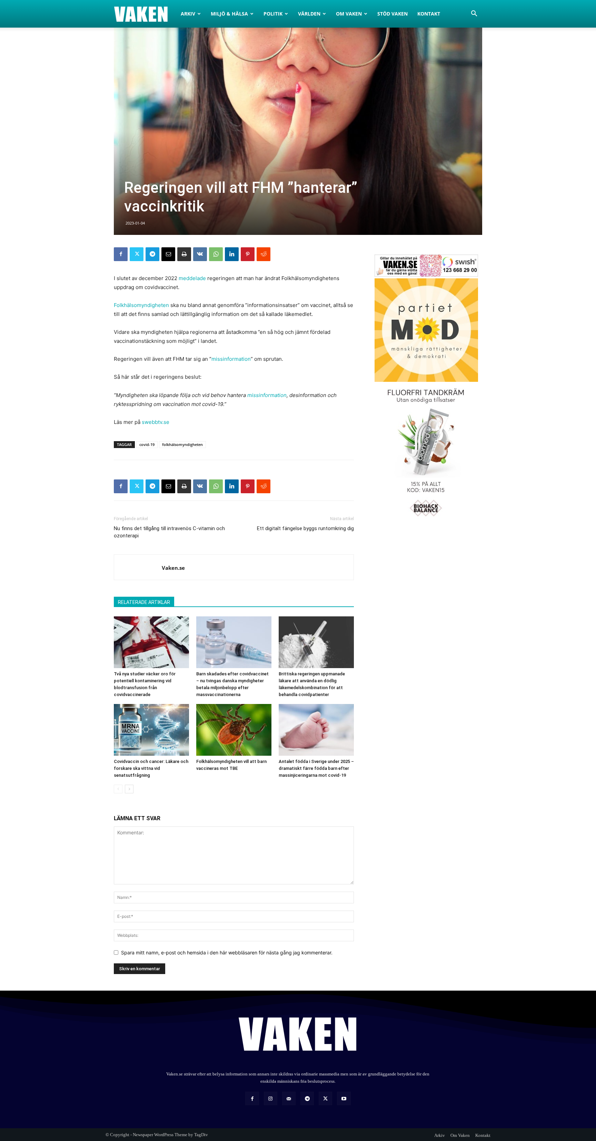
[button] (474, 14)
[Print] (184, 254)
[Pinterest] (248, 254)
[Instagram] (270, 1098)
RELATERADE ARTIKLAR (144, 602)
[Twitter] (136, 254)
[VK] (200, 254)
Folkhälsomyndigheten (141, 305)
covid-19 (147, 444)
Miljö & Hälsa (229, 13)
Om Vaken (349, 13)
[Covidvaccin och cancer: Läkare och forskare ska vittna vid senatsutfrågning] (151, 730)
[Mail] (289, 1098)
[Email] (168, 254)
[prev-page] (118, 789)
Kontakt (428, 13)
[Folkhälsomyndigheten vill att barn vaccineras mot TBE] (233, 730)
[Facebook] (121, 254)
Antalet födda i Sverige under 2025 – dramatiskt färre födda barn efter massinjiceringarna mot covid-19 (316, 768)
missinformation (231, 359)
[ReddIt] (263, 254)
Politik (273, 13)
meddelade (192, 278)
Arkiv (188, 13)
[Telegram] (152, 254)
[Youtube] (343, 1098)
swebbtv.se (155, 422)
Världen (309, 13)
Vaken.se (173, 567)
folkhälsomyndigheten (182, 444)
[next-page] (129, 789)
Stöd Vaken (392, 13)
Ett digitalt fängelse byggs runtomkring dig (305, 528)
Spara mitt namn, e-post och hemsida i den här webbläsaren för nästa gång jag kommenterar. (226, 952)
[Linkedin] (232, 254)
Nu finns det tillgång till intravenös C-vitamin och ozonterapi (169, 532)
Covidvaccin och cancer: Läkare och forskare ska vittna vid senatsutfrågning (151, 768)
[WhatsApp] (216, 254)
